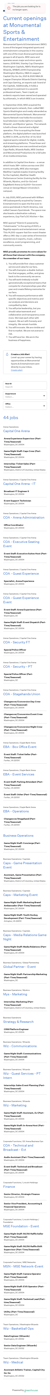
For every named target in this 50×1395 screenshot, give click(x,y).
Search (8, 384)
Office (8, 404)
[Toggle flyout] (44, 395)
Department (10, 394)
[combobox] (5, 396)
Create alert (17, 370)
